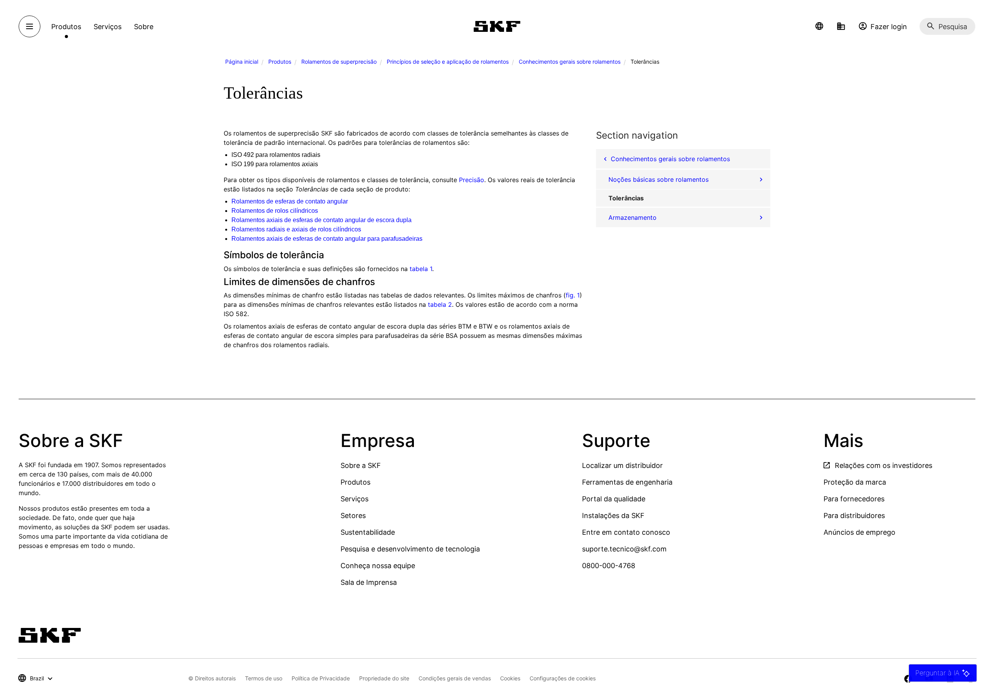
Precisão (471, 180)
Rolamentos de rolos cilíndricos (274, 210)
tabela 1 (421, 269)
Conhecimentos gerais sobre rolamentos (569, 61)
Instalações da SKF (613, 515)
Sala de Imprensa (369, 582)
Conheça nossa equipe (378, 566)
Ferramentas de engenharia (627, 482)
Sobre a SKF (361, 465)
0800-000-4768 (608, 566)
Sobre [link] (143, 27)
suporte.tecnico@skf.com (624, 549)
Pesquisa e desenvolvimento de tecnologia (410, 549)
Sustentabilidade (368, 532)
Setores (353, 515)
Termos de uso (263, 678)
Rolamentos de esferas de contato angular (289, 201)
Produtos (279, 61)
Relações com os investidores (882, 465)
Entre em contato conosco (626, 532)
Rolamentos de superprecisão (339, 61)
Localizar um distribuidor (622, 465)
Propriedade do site (384, 678)
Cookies (510, 678)
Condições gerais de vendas (455, 678)
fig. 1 (573, 295)
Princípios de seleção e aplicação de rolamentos (448, 61)
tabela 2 (440, 304)
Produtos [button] (66, 27)
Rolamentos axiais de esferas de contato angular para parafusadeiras (326, 238)
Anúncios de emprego (859, 532)
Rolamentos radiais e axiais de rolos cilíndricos (296, 229)
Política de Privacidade (321, 678)
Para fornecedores (854, 499)
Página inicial (241, 61)
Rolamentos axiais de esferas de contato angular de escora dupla (321, 220)
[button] (819, 26)
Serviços (354, 499)
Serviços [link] (108, 27)
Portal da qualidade (613, 499)
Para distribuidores (854, 515)
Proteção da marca (855, 482)
